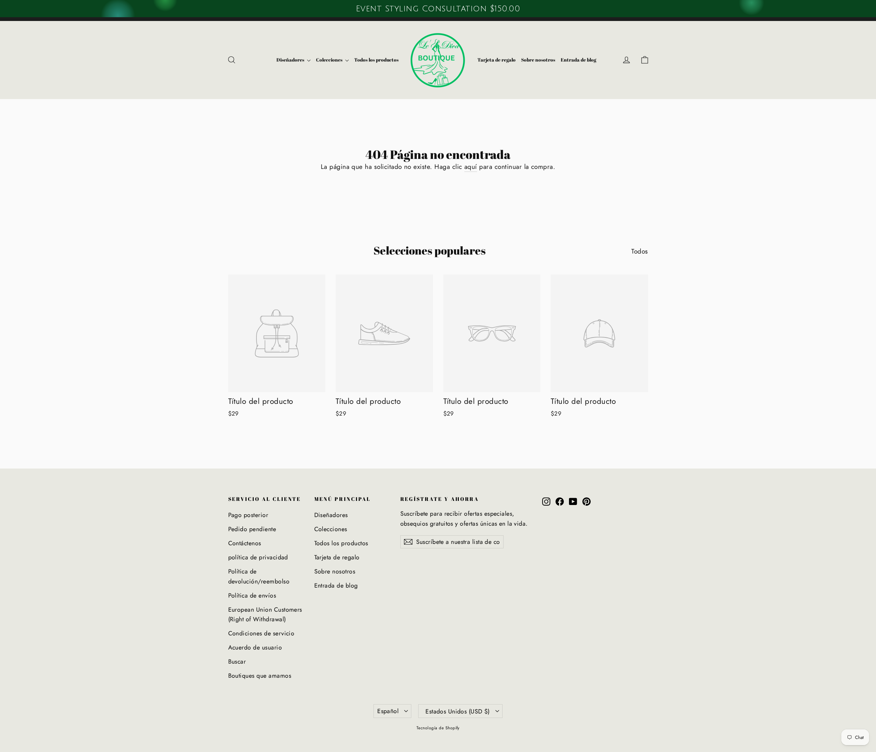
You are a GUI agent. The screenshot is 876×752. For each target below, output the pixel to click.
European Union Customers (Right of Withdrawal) (265, 614)
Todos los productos (376, 59)
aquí (470, 166)
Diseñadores (290, 59)
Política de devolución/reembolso (259, 576)
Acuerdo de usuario (255, 647)
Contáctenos (244, 543)
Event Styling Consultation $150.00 (438, 8)
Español (388, 711)
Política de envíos (252, 595)
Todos (639, 251)
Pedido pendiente (252, 529)
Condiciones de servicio (261, 633)
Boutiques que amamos (260, 675)
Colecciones (330, 59)
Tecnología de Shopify (438, 728)
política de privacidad (258, 557)
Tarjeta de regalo (496, 59)
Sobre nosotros (538, 59)
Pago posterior (248, 515)
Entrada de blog (578, 59)
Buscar (237, 661)
